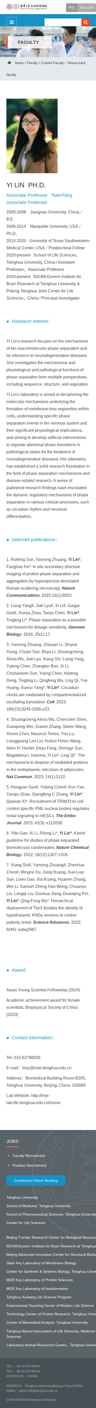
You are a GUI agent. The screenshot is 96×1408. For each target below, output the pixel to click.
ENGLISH (86, 7)
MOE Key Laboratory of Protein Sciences (39, 1280)
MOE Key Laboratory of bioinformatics (37, 1289)
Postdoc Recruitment (29, 1165)
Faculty (32, 63)
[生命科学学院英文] (26, 7)
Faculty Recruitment (28, 1156)
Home (19, 63)
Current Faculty (52, 63)
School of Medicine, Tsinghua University (38, 1206)
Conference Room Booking (36, 1180)
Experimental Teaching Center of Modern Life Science (50, 1305)
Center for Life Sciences (25, 1223)
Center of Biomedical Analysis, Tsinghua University (47, 1322)
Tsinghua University (22, 1197)
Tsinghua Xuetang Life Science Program (38, 1297)
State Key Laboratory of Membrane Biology (41, 1263)
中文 (72, 7)
